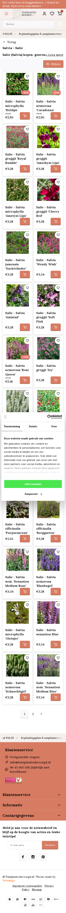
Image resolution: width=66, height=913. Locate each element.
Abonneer (50, 845)
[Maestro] (48, 899)
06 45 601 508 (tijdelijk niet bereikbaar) (29, 769)
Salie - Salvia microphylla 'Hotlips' (15, 105)
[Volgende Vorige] (41, 714)
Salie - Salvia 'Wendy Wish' (46, 262)
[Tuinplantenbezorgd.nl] (24, 14)
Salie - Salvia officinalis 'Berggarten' (46, 528)
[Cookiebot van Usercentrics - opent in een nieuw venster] (47, 417)
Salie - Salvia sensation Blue (47, 632)
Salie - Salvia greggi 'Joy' (46, 368)
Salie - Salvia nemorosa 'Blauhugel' (46, 581)
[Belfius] (56, 899)
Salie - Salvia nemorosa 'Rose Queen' (17, 370)
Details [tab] (33, 426)
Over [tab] (54, 426)
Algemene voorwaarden (27, 885)
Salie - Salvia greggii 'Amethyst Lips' (47, 158)
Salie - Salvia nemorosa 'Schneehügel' (15, 687)
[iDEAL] (17, 899)
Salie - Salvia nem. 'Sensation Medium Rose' (17, 581)
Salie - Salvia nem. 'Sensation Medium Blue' (48, 687)
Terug (11, 42)
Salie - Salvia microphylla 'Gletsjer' (15, 634)
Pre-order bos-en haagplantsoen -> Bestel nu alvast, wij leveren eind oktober (31, 4)
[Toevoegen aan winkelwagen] (25, 116)
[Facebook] (23, 857)
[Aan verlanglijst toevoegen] (27, 76)
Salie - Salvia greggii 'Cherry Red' (47, 211)
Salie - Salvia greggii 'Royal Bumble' (15, 158)
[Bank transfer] (40, 905)
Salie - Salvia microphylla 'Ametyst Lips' (15, 211)
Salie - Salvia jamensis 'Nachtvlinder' (15, 264)
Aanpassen (31, 493)
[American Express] (25, 905)
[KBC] (33, 905)
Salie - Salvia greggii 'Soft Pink (46, 317)
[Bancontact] (40, 899)
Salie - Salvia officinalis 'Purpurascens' (16, 528)
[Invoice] (9, 899)
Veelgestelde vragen (24, 757)
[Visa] (33, 899)
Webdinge (9, 880)
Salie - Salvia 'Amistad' (15, 315)
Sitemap (37, 889)
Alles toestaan (33, 483)
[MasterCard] (25, 899)
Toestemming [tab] (12, 426)
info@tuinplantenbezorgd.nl (30, 762)
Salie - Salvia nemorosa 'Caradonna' (46, 105)
